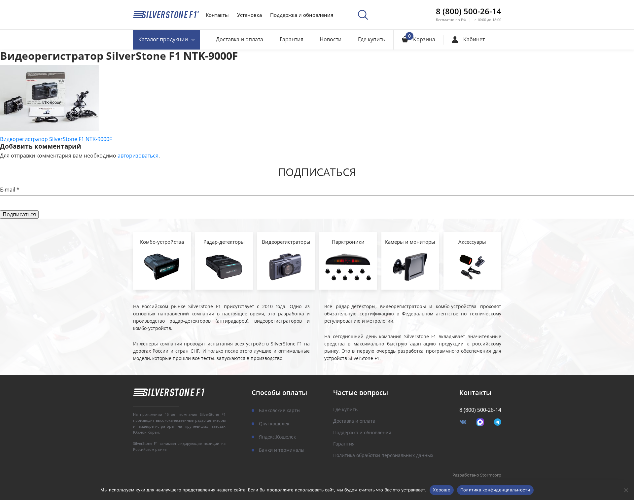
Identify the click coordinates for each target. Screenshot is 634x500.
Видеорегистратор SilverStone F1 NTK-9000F (56, 139)
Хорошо (441, 489)
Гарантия (291, 39)
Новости (330, 39)
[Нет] (625, 490)
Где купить (371, 39)
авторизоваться (138, 155)
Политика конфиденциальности (495, 489)
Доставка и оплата (239, 39)
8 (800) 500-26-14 (468, 11)
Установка (249, 15)
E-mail (9, 190)
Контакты (217, 15)
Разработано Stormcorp (476, 475)
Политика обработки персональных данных (383, 455)
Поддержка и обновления (301, 15)
